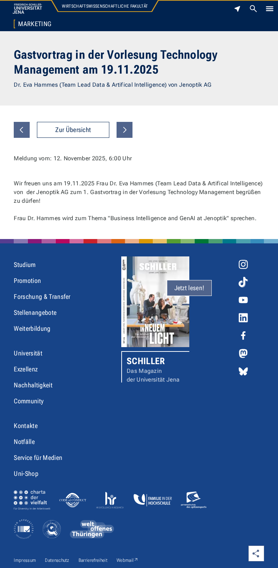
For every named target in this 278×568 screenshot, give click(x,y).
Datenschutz (57, 560)
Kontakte (26, 425)
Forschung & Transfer (42, 296)
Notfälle (24, 441)
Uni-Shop (26, 473)
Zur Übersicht (73, 129)
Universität (28, 353)
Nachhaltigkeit (33, 385)
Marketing (34, 24)
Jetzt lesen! (189, 288)
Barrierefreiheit (93, 560)
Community (28, 401)
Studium (24, 264)
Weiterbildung (32, 328)
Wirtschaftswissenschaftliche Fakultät (105, 6)
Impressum (25, 560)
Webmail (128, 560)
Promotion (27, 280)
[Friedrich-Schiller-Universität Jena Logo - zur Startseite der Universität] (27, 9)
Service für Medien (38, 457)
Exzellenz (26, 369)
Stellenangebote (35, 312)
